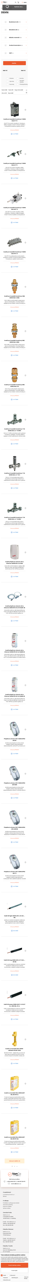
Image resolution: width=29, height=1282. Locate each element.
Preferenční (12, 1275)
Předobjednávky (23, 84)
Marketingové (15, 1277)
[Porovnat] (25, 110)
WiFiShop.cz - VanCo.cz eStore (7, 2)
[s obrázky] (26, 90)
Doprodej (11, 84)
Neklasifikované (6, 1280)
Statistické (5, 1277)
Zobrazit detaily (26, 1277)
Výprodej (11, 81)
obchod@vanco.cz (16, 1183)
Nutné (4, 1275)
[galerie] (26, 92)
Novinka (22, 78)
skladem (11, 78)
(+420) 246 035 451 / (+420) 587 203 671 (16, 1181)
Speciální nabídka (22, 81)
